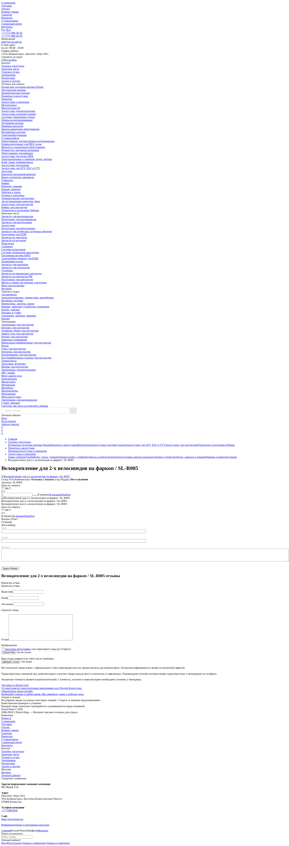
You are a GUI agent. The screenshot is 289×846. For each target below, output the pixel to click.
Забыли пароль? (10, 424)
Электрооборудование (14, 135)
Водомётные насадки (13, 132)
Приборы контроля (12, 126)
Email (4, 537)
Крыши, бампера (11, 189)
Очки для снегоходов (13, 348)
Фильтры (6, 288)
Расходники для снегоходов (17, 279)
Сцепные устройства (164, 457)
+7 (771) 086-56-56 (11, 32)
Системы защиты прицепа (137, 457)
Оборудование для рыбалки (17, 153)
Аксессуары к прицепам (15, 102)
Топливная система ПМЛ (15, 255)
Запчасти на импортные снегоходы (21, 273)
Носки (5, 345)
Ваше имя (7, 591)
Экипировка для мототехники (18, 369)
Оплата (5, 8)
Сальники (7, 246)
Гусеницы (7, 270)
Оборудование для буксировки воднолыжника (28, 141)
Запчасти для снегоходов (15, 267)
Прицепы (6, 99)
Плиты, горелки (10, 309)
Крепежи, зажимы (11, 186)
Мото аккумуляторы (12, 285)
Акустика (6, 171)
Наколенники (9, 378)
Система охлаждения (13, 249)
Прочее (5, 318)
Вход (4, 418)
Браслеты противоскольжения (18, 174)
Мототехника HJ (10, 108)
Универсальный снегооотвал (17, 198)
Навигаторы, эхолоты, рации (17, 303)
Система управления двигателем (20, 252)
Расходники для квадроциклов (18, 219)
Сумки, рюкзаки (10, 402)
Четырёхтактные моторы (15, 93)
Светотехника (114, 457)
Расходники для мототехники (18, 228)
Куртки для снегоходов (14, 336)
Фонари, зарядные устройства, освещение (25, 306)
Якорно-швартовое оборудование (20, 129)
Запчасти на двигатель (14, 237)
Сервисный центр (11, 23)
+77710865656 (9, 810)
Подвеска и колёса (95, 457)
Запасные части (10, 754)
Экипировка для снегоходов (17, 324)
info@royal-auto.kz (11, 41)
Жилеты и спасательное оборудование (23, 147)
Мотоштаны (8, 384)
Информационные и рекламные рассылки (25, 824)
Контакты (7, 26)
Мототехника (9, 105)
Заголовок (7, 604)
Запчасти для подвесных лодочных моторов (26, 231)
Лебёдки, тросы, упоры (43, 457)
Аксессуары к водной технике (18, 114)
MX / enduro (8, 372)
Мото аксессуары (11, 396)
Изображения (9, 645)
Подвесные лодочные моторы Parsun (22, 87)
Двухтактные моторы (13, 90)
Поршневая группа (12, 261)
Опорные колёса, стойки (71, 457)
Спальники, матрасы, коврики (18, 315)
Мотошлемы (8, 393)
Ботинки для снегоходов (15, 327)
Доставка (6, 5)
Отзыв (5, 639)
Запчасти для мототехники (16, 222)
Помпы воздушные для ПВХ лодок (21, 144)
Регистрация (8, 421)
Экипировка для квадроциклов (19, 399)
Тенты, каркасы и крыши (190, 457)
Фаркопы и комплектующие (221, 457)
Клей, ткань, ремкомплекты (17, 162)
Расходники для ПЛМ (13, 234)
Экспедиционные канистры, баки (20, 201)
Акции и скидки (10, 766)
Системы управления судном (18, 117)
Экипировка (8, 760)
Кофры (5, 183)
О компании (8, 2)
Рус (3, 29)
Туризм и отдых (10, 757)
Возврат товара (10, 11)
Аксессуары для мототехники (18, 111)
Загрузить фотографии (18, 649)
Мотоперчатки (9, 390)
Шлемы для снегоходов (14, 366)
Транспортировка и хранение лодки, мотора (26, 159)
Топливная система (12, 123)
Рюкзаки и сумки (11, 312)
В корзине (60, 494)
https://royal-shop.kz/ (12, 819)
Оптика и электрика (12, 195)
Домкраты (7, 180)
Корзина (6, 772)
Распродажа (8, 763)
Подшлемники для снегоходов (18, 354)
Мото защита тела (11, 375)
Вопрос (5, 547)
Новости (6, 718)
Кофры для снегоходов (14, 207)
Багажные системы (12, 300)
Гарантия (6, 14)
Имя (3, 528)
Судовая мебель (10, 138)
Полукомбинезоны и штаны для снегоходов (26, 357)
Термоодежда (9, 360)
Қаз (9, 29)
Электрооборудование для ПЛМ (19, 258)
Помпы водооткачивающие (17, 120)
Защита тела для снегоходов (17, 333)
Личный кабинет (11, 775)
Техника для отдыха (19, 442)
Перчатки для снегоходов (15, 351)
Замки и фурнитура (19, 457)
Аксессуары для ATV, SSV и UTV (20, 168)
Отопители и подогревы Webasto (20, 210)
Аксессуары (8, 225)
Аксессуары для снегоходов (17, 204)
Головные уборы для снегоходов (19, 330)
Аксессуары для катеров (15, 165)
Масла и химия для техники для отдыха (24, 282)
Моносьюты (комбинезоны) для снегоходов (26, 342)
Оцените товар (9, 610)
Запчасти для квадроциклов (17, 216)
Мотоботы (7, 387)
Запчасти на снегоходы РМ (16, 276)
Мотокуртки (8, 381)
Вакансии (7, 17)
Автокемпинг (9, 294)
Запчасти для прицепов (14, 264)
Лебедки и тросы (11, 192)
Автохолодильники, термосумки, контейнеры (27, 297)
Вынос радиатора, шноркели (17, 177)
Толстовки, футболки (13, 363)
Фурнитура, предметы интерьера (20, 150)
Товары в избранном (33, 843)
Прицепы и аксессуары (14, 96)
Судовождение (9, 20)
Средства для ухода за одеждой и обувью (24, 405)
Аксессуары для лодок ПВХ (17, 156)
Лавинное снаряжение (14, 339)
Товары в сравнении (58, 843)
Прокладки (7, 243)
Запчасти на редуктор (13, 240)
